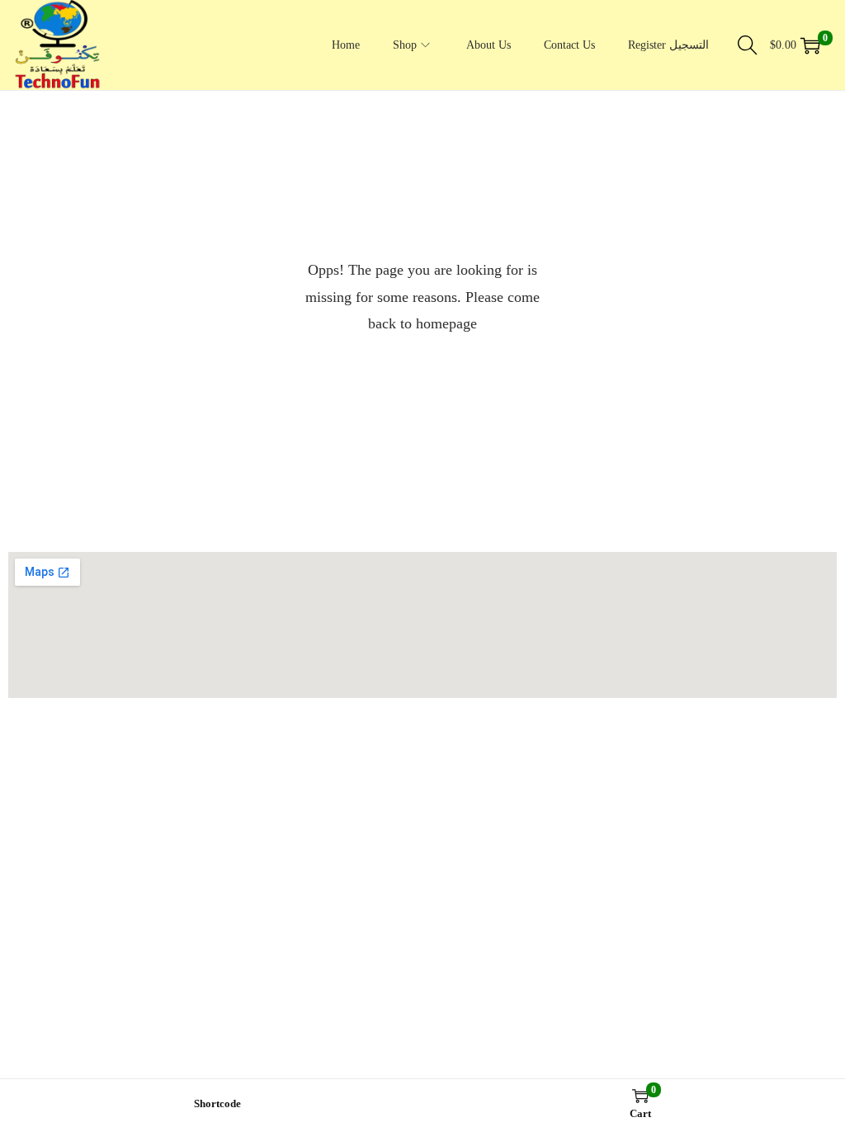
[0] (810, 45)
